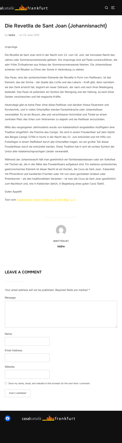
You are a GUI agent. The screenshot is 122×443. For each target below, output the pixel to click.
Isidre (12, 35)
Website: (10, 366)
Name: (9, 333)
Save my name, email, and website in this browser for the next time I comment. (49, 383)
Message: (10, 297)
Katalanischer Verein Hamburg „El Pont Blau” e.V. (46, 199)
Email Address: (14, 350)
